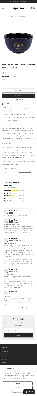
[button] (6, 76)
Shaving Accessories (20, 16)
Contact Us (5, 351)
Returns (4, 357)
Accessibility (5, 359)
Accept (18, 383)
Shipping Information (8, 354)
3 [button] (18, 307)
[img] (13, 211)
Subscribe (18, 335)
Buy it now (18, 95)
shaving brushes (12, 164)
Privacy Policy (21, 378)
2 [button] (14, 307)
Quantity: (4, 79)
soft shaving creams (18, 157)
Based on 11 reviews (10, 187)
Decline (17, 387)
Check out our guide (25, 172)
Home (11, 16)
